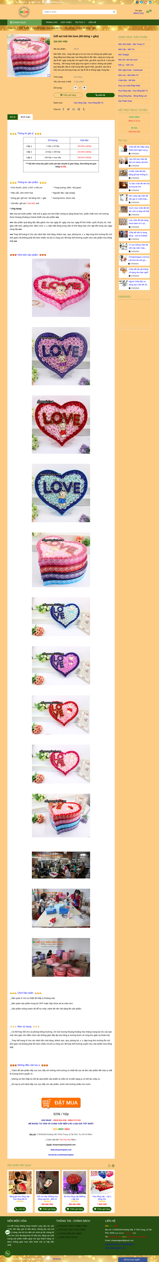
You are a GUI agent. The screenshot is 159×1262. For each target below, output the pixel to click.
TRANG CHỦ (51, 22)
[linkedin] (151, 2)
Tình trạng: (59, 77)
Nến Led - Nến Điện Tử (128, 75)
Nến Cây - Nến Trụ (126, 49)
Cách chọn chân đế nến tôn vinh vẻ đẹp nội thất (139, 209)
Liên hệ (101, 95)
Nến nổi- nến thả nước (128, 60)
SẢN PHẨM (24, 28)
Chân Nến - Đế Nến (126, 80)
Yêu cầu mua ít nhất (63, 82)
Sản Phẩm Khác (125, 101)
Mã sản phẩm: (60, 49)
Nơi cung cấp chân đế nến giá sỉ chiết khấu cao (138, 198)
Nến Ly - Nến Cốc (126, 65)
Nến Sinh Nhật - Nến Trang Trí (131, 44)
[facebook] (138, 2)
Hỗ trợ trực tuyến (131, 1259)
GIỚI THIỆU (66, 22)
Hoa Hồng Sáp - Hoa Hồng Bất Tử (47, 28)
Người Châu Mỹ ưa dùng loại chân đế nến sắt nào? (138, 283)
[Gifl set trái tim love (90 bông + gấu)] (24, 12)
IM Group (57, 1259)
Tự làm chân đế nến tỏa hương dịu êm (139, 185)
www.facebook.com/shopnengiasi (119, 1244)
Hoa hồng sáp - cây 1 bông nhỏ (102, 1197)
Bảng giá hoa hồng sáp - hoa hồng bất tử (20, 1197)
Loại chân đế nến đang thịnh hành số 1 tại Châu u (138, 222)
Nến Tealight (123, 55)
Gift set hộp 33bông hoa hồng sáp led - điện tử (47, 1197)
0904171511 (23, 2)
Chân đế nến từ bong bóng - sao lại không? (138, 234)
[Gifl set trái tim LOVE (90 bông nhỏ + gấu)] (28, 55)
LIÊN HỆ (92, 22)
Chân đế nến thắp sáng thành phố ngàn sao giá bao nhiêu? (139, 149)
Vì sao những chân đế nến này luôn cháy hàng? (138, 247)
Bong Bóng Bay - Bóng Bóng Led (132, 96)
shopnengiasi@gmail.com (54, 2)
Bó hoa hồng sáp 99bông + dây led (74, 1197)
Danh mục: (59, 103)
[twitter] (142, 2)
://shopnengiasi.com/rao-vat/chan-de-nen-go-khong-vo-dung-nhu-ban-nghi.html (139, 259)
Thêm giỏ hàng (69, 95)
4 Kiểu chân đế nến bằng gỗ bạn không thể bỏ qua (139, 173)
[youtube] (146, 2)
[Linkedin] (73, 109)
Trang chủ (11, 28)
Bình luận (25, 117)
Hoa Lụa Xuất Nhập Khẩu (129, 86)
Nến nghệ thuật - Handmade (130, 70)
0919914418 (35, 2)
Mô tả (12, 117)
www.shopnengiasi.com (115, 1248)
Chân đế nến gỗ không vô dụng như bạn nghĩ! (138, 271)
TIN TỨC (79, 22)
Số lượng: (58, 88)
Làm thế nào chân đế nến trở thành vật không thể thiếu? (139, 161)
